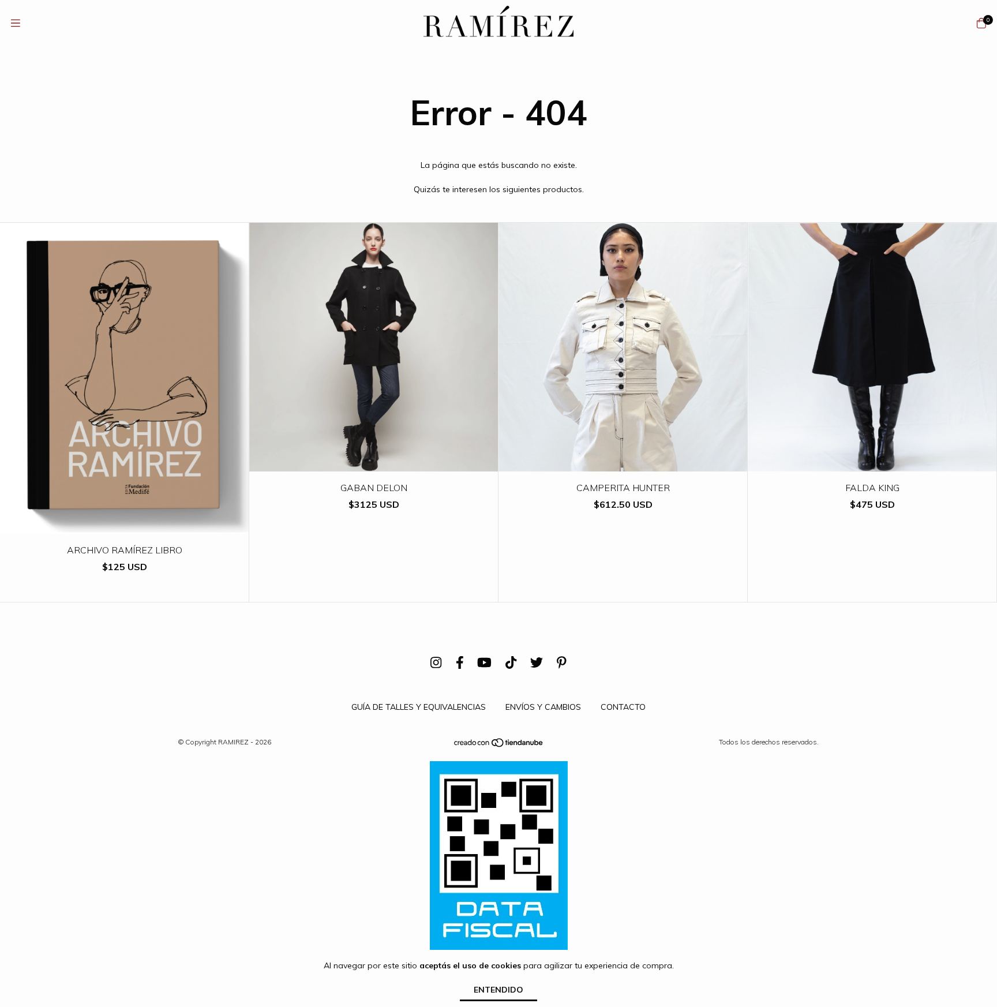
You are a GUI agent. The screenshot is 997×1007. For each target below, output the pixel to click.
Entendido (498, 989)
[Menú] (16, 23)
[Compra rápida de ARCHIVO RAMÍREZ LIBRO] (124, 525)
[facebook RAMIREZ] (460, 662)
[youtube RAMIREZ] (484, 662)
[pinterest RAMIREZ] (561, 662)
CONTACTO (623, 707)
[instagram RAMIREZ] (436, 662)
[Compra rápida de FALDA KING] (872, 463)
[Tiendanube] (499, 745)
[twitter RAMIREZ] (536, 662)
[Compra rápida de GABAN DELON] (374, 463)
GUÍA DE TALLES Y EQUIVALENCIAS (418, 707)
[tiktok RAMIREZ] (511, 662)
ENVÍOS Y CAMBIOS (543, 707)
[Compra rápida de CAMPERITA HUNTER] (623, 463)
